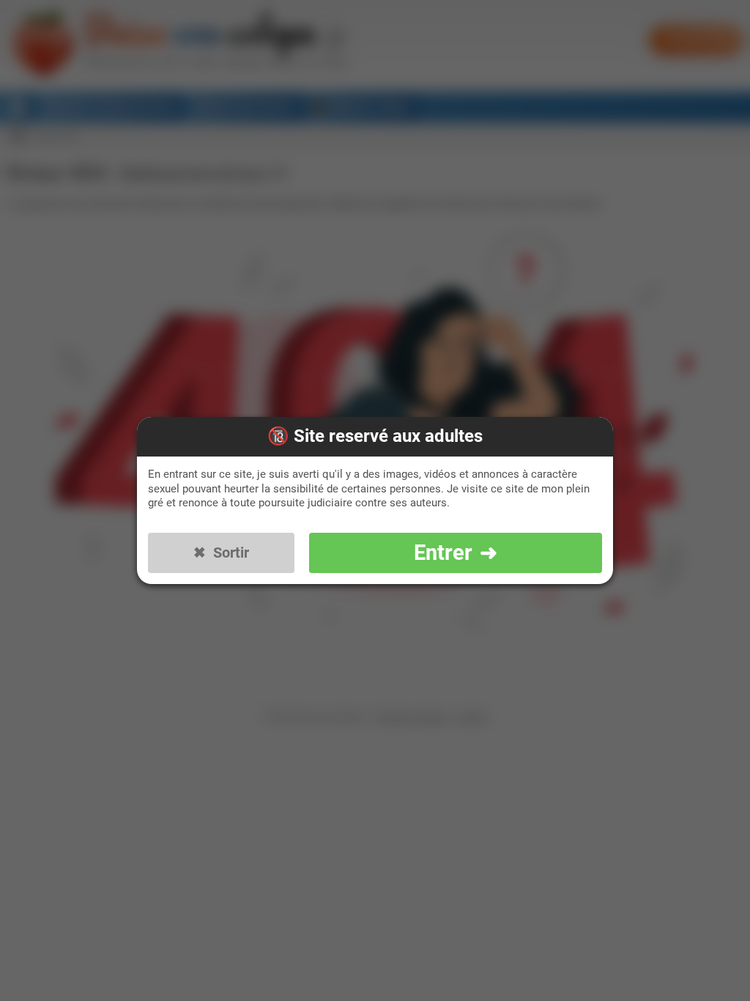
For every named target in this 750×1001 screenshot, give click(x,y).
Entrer (443, 553)
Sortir (231, 552)
